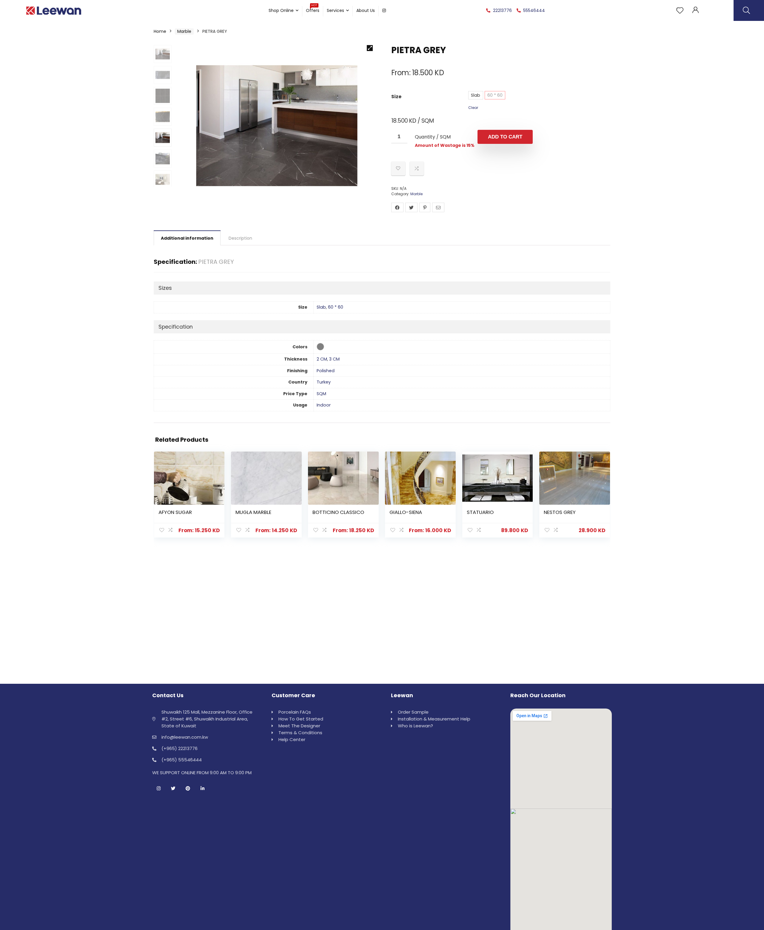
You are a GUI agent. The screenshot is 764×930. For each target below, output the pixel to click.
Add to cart (505, 137)
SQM (321, 394)
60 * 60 (495, 95)
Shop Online (281, 10)
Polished (326, 371)
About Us (365, 10)
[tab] (187, 237)
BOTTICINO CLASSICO (338, 512)
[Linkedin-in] (202, 788)
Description (240, 238)
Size (396, 96)
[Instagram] (158, 788)
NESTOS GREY (560, 512)
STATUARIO (480, 512)
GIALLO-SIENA (405, 512)
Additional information (187, 238)
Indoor (324, 405)
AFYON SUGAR (175, 512)
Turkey (324, 382)
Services (335, 10)
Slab (475, 95)
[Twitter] (173, 788)
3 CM (334, 359)
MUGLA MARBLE (253, 512)
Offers (312, 9)
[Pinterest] (187, 788)
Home (160, 31)
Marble (184, 31)
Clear (473, 107)
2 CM (322, 359)
